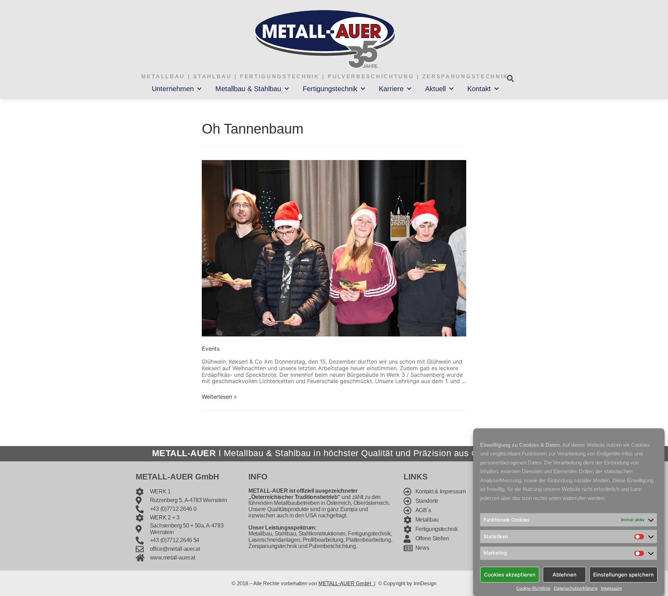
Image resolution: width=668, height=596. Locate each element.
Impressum (611, 588)
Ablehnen (564, 574)
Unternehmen (173, 89)
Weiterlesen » (219, 396)
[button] (510, 78)
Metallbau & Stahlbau (248, 89)
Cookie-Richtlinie (533, 588)
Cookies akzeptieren (509, 574)
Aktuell (435, 89)
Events (211, 348)
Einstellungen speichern (623, 574)
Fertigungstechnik (330, 89)
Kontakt (479, 89)
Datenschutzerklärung (575, 588)
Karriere (391, 89)
